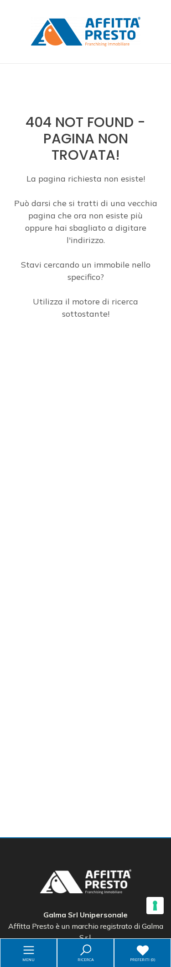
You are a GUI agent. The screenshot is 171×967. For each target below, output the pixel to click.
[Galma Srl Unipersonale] (85, 30)
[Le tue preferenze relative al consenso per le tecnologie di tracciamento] (155, 905)
